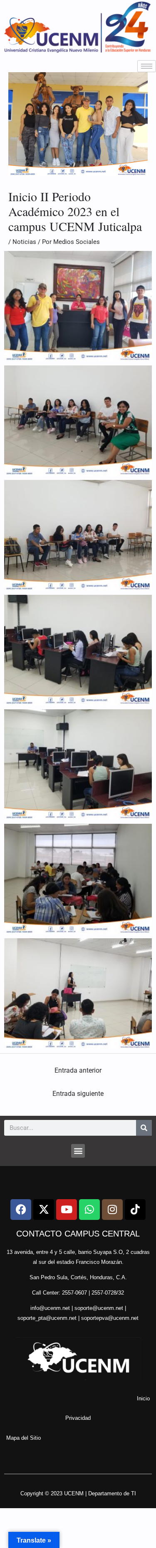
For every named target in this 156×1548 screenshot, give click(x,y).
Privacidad (78, 1418)
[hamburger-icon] (146, 66)
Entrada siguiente (78, 1094)
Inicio (143, 1398)
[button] (78, 1151)
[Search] (144, 1128)
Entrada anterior (78, 1070)
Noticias (24, 242)
